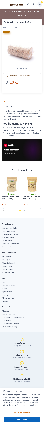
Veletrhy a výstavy (8, 298)
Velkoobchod (6, 311)
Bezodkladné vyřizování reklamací (13, 317)
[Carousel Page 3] (24, 210)
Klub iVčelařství (7, 257)
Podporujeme (6, 295)
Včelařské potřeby (17, 11)
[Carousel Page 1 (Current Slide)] (20, 210)
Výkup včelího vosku (8, 260)
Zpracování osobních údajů (11, 244)
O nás (3, 282)
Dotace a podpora (8, 237)
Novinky (4, 289)
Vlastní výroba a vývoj (9, 327)
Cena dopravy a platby (9, 228)
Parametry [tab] (9, 106)
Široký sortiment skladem (10, 324)
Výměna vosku (7, 266)
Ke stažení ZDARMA (8, 272)
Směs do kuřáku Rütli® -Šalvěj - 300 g (10, 198)
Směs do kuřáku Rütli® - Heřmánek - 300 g (32, 198)
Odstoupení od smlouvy (10, 234)
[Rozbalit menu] (4, 4)
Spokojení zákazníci (8, 314)
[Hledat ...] (28, 4)
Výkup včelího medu (8, 263)
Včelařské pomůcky (32, 11)
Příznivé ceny (6, 320)
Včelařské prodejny (8, 285)
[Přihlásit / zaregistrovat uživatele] (33, 4)
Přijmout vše (22, 420)
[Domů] (6, 11)
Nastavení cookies (22, 412)
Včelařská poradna (8, 269)
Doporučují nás (7, 292)
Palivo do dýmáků (21, 15)
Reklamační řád (7, 241)
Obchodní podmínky (8, 231)
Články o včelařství (8, 247)
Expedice (5, 301)
